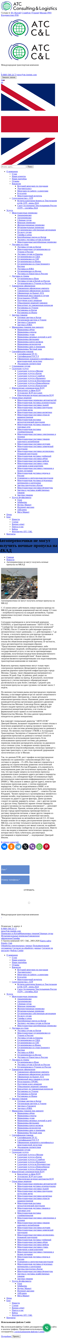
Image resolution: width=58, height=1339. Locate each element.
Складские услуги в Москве (30, 371)
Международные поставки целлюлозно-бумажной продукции (35, 452)
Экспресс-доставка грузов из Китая (33, 239)
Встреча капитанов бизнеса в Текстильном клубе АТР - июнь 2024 (37, 201)
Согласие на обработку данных (26, 948)
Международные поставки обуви (32, 458)
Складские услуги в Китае (29, 373)
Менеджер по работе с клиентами (32, 191)
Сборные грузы (24, 220)
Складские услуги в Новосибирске (33, 383)
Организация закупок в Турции (31, 320)
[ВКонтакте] (4, 846)
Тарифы (16, 938)
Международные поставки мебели (33, 461)
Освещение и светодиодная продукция (35, 478)
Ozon (19, 500)
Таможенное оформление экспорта (33, 291)
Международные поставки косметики (34, 412)
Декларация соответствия (29, 363)
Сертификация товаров (22, 351)
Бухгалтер (22, 193)
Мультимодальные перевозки (30, 227)
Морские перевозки (26, 222)
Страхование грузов (21, 366)
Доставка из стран (20, 244)
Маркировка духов (26, 334)
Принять (16, 1336)
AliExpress (22, 509)
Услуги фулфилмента (21, 497)
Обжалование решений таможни (32, 303)
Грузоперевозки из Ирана (29, 261)
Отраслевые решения (21, 398)
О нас (14, 174)
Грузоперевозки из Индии (29, 271)
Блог (8, 517)
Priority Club (6, 943)
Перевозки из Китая (10, 933)
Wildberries (22, 502)
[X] (25, 846)
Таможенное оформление (23, 286)
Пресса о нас (18, 526)
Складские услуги (20, 368)
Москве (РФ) (46, 13)
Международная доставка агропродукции (36, 402)
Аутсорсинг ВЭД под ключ (29, 393)
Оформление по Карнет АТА (30, 293)
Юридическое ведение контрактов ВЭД (35, 395)
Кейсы (15, 529)
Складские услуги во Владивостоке (33, 381)
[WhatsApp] (39, 846)
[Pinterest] (46, 846)
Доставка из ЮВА (25, 269)
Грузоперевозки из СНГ (28, 259)
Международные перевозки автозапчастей (36, 400)
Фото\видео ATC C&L (22, 531)
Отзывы (15, 181)
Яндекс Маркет (24, 505)
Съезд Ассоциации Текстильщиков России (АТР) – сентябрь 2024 (37, 206)
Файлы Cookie (16, 950)
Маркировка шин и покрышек (31, 346)
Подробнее (6, 1336)
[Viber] (32, 846)
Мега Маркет (23, 512)
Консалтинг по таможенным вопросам (35, 305)
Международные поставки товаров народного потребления (33, 440)
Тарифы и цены (24, 235)
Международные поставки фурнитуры (35, 488)
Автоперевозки (24, 218)
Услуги (9, 210)
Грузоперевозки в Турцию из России (34, 283)
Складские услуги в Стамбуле (31, 376)
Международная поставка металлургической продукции (31, 420)
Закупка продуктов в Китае (30, 485)
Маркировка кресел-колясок (30, 342)
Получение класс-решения (29, 300)
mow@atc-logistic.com (27, 75)
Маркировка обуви (26, 329)
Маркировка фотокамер (28, 339)
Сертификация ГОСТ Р (28, 356)
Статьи (15, 522)
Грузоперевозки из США (28, 256)
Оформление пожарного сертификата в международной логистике (35, 360)
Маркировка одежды (26, 332)
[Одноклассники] (11, 846)
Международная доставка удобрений (34, 456)
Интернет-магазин (25, 507)
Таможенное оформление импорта (33, 288)
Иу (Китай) (16, 13)
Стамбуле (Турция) (30, 13)
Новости (16, 519)
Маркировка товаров (29, 933)
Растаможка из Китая (27, 310)
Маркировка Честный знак (29, 349)
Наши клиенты (19, 176)
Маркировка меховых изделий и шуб (34, 337)
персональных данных (38, 905)
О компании (12, 171)
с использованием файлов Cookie (29, 1331)
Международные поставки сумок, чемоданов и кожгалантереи (32, 464)
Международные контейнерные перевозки (37, 242)
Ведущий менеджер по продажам (32, 186)
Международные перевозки (24, 213)
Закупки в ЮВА (24, 325)
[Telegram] (18, 846)
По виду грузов (24, 232)
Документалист (24, 188)
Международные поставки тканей (33, 405)
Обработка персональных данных (16, 945)
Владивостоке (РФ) (10, 15)
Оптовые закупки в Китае (29, 317)
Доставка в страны (20, 276)
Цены (9, 514)
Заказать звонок (8, 77)
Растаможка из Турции (27, 308)
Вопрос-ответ (18, 524)
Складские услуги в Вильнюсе (31, 378)
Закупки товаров (19, 315)
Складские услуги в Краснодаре (32, 385)
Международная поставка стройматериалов (29, 430)
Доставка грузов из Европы (30, 254)
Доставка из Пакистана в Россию (32, 273)
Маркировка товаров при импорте (28, 327)
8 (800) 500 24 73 (8, 75)
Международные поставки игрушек (33, 444)
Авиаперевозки (24, 215)
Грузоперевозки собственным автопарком (36, 230)
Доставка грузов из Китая (29, 247)
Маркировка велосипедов (29, 344)
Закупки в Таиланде (26, 322)
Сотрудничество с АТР (22, 198)
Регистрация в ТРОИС (27, 298)
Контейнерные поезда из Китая (31, 237)
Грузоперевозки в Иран (28, 278)
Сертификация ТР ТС (27, 354)
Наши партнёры (19, 179)
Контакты (11, 534)
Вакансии (16, 183)
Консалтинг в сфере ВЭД (28, 390)
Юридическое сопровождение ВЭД (28, 388)
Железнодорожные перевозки (31, 225)
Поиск (30, 167)
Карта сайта (45, 941)
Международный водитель (29, 196)
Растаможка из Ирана (27, 312)
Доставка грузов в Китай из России (33, 281)
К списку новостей (10, 842)
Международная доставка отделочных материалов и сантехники (34, 481)
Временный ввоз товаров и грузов (33, 295)
